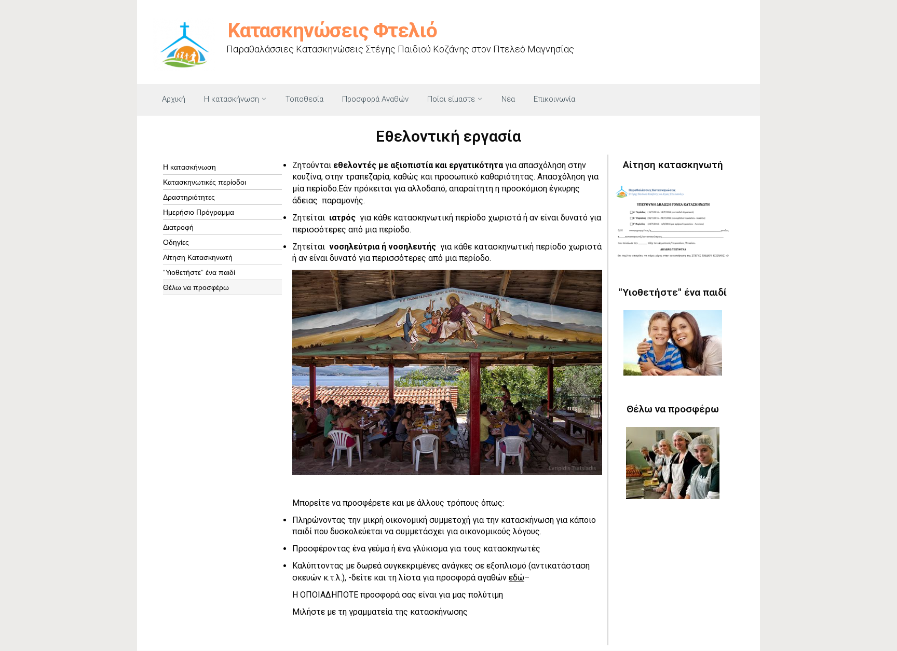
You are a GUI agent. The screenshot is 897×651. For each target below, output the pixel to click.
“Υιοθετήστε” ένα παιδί (199, 272)
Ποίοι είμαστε (451, 99)
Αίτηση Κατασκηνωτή (198, 257)
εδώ (516, 578)
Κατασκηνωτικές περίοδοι (204, 182)
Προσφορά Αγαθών (375, 99)
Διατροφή (178, 227)
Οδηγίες (176, 242)
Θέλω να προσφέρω (196, 287)
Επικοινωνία (554, 99)
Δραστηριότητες (189, 197)
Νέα (508, 99)
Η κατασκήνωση (231, 99)
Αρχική (173, 99)
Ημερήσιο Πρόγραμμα (198, 212)
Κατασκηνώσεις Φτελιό (332, 31)
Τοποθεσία (304, 99)
